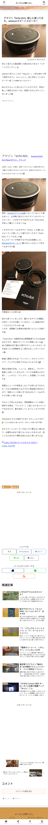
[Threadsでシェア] (19, 673)
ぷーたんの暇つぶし (24, 3)
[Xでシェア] (8, 667)
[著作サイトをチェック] (13, 570)
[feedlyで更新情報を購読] (35, 570)
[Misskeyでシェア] (40, 667)
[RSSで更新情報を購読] (24, 576)
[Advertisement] (24, 126)
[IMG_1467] (24, 194)
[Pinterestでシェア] (19, 679)
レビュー (7, 487)
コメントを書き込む (24, 791)
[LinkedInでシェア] (29, 679)
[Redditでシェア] (29, 673)
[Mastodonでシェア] (19, 667)
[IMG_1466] (24, 280)
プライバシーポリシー (35, 817)
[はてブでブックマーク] (40, 673)
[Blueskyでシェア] (29, 667)
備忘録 (16, 487)
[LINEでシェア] (8, 679)
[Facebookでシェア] (8, 673)
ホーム (12, 817)
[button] (31, 558)
